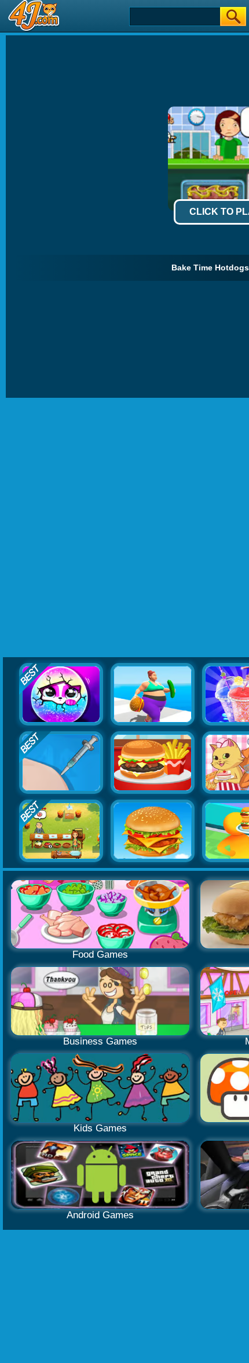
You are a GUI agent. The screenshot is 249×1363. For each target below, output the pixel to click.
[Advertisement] (124, 528)
